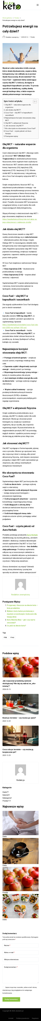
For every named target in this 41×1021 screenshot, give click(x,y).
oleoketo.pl (19, 1011)
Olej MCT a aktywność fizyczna (16, 123)
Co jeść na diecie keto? (16, 626)
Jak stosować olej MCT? (14, 126)
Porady (33, 37)
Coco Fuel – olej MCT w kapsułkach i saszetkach (19, 114)
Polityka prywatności (22, 1018)
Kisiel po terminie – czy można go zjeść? (19, 718)
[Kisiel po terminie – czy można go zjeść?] (21, 704)
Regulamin (35, 1018)
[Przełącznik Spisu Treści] (33, 101)
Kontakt (11, 1018)
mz (12, 637)
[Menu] (38, 5)
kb (5, 637)
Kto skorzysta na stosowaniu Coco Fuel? (20, 128)
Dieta (5, 836)
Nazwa (7, 945)
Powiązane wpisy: (11, 136)
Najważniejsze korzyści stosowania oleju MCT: (20, 119)
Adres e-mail (9, 952)
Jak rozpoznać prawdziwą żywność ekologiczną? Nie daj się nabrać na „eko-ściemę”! (19, 683)
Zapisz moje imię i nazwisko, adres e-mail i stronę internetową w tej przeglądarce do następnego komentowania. (20, 990)
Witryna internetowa (11, 960)
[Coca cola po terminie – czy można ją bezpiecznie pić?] (21, 736)
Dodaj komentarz (11, 967)
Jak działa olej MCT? (13, 110)
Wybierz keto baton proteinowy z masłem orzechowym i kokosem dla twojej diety (22, 614)
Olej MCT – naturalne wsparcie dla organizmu (18, 106)
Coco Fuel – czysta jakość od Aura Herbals (18, 132)
